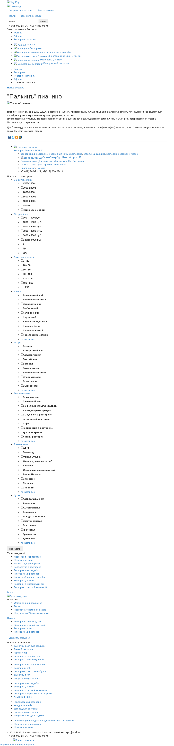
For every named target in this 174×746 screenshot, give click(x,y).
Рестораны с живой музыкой (29, 624)
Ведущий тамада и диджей (29, 715)
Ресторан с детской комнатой (30, 587)
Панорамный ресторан (27, 573)
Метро (17, 342)
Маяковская (60, 161)
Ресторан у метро (24, 580)
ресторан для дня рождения (30, 664)
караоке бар (21, 652)
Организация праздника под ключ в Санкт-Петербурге (44, 720)
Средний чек (21, 214)
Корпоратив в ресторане (27, 566)
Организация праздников (28, 602)
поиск (43, 21)
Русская (41, 167)
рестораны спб (22, 667)
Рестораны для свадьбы (27, 621)
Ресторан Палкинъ (24, 75)
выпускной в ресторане (27, 678)
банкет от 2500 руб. (32, 164)
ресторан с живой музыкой (29, 659)
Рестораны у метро (24, 628)
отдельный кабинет (94, 153)
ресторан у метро (128, 153)
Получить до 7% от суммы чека (31, 613)
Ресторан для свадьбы (26, 570)
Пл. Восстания (76, 161)
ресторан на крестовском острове (33, 693)
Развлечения (21, 444)
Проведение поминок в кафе (30, 609)
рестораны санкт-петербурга (30, 671)
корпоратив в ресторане (34, 153)
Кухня (17, 495)
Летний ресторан (23, 649)
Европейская (28, 167)
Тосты (17, 606)
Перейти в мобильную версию (17, 744)
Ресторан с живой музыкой (29, 583)
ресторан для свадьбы (26, 683)
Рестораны (20, 72)
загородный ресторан (26, 708)
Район (17, 291)
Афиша (18, 79)
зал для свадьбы (23, 705)
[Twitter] (13, 136)
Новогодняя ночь (23, 560)
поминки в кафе (23, 696)
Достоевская (45, 161)
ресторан (111, 153)
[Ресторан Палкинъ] (25, 146)
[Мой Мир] (20, 136)
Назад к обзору (15, 87)
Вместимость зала (24, 257)
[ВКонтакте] (9, 136)
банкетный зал (22, 674)
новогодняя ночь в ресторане (65, 153)
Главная (18, 68)
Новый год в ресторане (27, 563)
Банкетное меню (23, 179)
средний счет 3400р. (55, 164)
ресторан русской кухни (27, 656)
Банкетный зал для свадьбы (29, 577)
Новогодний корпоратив (27, 556)
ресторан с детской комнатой (30, 690)
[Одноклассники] (17, 136)
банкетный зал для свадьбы (29, 645)
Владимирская (29, 161)
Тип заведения (22, 393)
